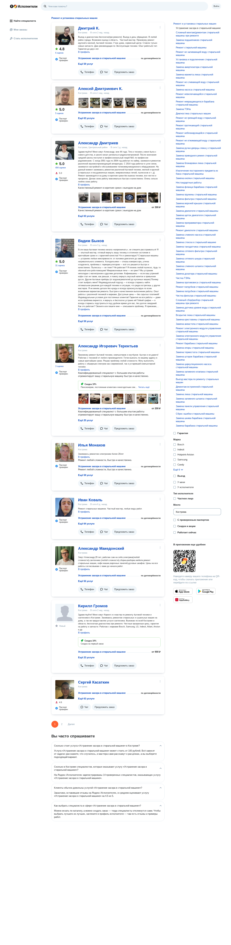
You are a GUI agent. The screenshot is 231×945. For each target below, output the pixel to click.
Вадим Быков (91, 241)
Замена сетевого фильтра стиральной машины (196, 252)
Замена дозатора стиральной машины (196, 273)
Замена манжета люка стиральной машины (194, 76)
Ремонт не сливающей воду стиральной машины (197, 84)
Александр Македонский (101, 548)
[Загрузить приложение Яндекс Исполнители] (197, 561)
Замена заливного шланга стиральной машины (196, 400)
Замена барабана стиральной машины (197, 425)
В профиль (84, 52)
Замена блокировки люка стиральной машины (196, 165)
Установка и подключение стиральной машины (196, 61)
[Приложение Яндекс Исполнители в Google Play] (205, 591)
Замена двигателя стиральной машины (197, 210)
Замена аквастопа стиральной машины (197, 324)
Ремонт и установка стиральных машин (194, 23)
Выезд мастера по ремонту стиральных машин (197, 381)
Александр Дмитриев (98, 143)
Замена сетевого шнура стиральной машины (195, 260)
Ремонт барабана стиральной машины (196, 343)
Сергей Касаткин (93, 682)
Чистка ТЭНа (183, 278)
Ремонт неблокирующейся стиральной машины (196, 134)
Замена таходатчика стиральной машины (198, 246)
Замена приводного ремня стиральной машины (196, 157)
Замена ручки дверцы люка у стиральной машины (198, 149)
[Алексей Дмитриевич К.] (64, 96)
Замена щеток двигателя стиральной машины (196, 217)
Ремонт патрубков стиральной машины (197, 286)
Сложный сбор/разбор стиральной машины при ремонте (194, 301)
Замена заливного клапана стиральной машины (197, 373)
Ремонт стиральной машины (191, 47)
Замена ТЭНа (183, 109)
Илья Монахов (91, 445)
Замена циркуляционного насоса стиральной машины (193, 366)
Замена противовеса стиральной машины (198, 282)
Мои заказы (20, 29)
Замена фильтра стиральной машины (196, 199)
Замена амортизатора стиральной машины (194, 68)
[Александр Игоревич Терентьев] (64, 353)
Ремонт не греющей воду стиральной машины (196, 119)
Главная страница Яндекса (11, 6)
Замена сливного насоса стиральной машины (196, 236)
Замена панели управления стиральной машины (197, 408)
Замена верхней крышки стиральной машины (195, 205)
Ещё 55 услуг (85, 581)
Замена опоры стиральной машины (195, 347)
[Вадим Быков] (64, 248)
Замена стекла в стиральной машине (196, 242)
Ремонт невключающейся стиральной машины (196, 95)
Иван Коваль (90, 500)
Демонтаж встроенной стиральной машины (194, 388)
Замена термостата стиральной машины (198, 352)
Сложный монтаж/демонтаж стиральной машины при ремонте (197, 34)
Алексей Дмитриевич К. (100, 89)
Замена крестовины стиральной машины (198, 319)
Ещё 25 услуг (85, 420)
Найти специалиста (25, 20)
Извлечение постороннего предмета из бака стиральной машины (197, 172)
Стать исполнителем (26, 38)
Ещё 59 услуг (85, 63)
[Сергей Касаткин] (64, 689)
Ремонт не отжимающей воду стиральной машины (198, 142)
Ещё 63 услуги (86, 118)
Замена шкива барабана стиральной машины (195, 420)
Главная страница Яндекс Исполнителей (24, 6)
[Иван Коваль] (64, 507)
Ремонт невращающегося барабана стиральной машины (195, 103)
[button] (87, 72)
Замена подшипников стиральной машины (194, 41)
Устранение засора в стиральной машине (102, 58)
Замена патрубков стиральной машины (197, 291)
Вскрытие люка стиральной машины (195, 315)
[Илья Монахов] (64, 452)
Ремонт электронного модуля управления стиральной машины (198, 330)
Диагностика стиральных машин (193, 113)
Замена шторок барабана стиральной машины (196, 358)
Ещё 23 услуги (86, 657)
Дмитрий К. (88, 28)
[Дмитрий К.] (64, 35)
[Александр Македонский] (64, 555)
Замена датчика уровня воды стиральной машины (198, 309)
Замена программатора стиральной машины (195, 224)
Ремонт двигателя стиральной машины (197, 230)
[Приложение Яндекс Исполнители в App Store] (182, 591)
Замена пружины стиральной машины (196, 194)
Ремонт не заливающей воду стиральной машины (198, 53)
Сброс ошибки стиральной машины (195, 413)
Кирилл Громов (93, 606)
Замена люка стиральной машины (194, 394)
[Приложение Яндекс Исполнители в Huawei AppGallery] (182, 599)
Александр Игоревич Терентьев (108, 346)
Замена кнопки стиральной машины (195, 178)
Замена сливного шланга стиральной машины (196, 268)
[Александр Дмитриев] (64, 150)
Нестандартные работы (189, 182)
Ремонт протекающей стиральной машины (194, 127)
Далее (71, 724)
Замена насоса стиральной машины (195, 89)
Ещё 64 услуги (86, 523)
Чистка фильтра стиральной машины (196, 295)
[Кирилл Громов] (64, 613)
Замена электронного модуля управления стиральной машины (198, 337)
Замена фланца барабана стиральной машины (196, 188)
